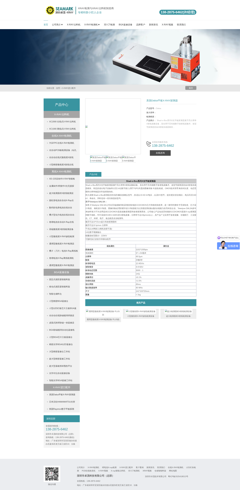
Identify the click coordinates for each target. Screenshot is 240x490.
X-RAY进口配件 (69, 88)
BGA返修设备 (125, 24)
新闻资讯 (153, 24)
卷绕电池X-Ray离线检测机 (61, 258)
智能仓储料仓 (55, 294)
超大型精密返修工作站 (59, 359)
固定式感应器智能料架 (59, 279)
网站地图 (173, 471)
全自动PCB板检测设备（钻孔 (62, 150)
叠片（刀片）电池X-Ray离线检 (63, 251)
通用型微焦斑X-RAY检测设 (61, 243)
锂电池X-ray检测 (109, 467)
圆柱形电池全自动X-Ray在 (61, 200)
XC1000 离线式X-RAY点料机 (62, 129)
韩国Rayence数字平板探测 (61, 409)
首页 (46, 24)
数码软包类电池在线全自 (60, 207)
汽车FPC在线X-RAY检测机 (61, 143)
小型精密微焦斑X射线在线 (61, 164)
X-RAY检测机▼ (92, 24)
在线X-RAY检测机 (176, 467)
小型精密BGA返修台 (58, 301)
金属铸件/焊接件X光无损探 (61, 186)
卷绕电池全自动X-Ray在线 (61, 222)
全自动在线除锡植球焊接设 (61, 315)
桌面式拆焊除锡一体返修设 (61, 322)
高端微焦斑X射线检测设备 (61, 229)
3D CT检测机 (134, 471)
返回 (191, 88)
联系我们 (181, 24)
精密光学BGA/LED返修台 (61, 344)
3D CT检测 (109, 24)
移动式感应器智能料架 (59, 286)
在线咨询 (160, 153)
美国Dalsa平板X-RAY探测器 (62, 394)
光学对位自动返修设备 (59, 373)
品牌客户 (140, 24)
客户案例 (140, 467)
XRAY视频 (147, 471)
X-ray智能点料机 (118, 471)
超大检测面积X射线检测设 (61, 193)
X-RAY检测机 (94, 467)
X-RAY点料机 (73, 24)
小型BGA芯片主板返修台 (60, 337)
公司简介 (81, 467)
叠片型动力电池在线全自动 (61, 215)
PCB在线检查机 (89, 471)
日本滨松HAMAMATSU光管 (62, 402)
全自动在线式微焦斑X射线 (61, 157)
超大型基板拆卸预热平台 (60, 366)
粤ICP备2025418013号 (178, 476)
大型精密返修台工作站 (59, 351)
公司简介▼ (57, 24)
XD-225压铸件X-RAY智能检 (62, 179)
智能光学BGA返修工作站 (60, 380)
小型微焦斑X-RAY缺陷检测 (61, 236)
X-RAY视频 (167, 24)
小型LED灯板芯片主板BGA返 (62, 308)
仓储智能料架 (160, 471)
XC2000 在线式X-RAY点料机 (62, 121)
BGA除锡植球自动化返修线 (61, 330)
